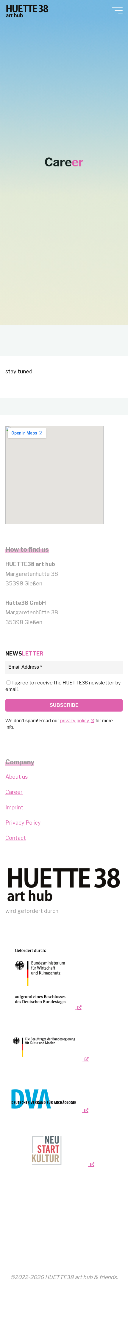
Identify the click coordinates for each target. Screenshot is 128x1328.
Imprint (14, 807)
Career (14, 792)
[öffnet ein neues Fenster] (43, 976)
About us (16, 777)
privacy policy (74, 720)
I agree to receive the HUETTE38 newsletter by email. (63, 686)
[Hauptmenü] (117, 10)
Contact (15, 838)
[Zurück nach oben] (105, 1304)
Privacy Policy (23, 823)
